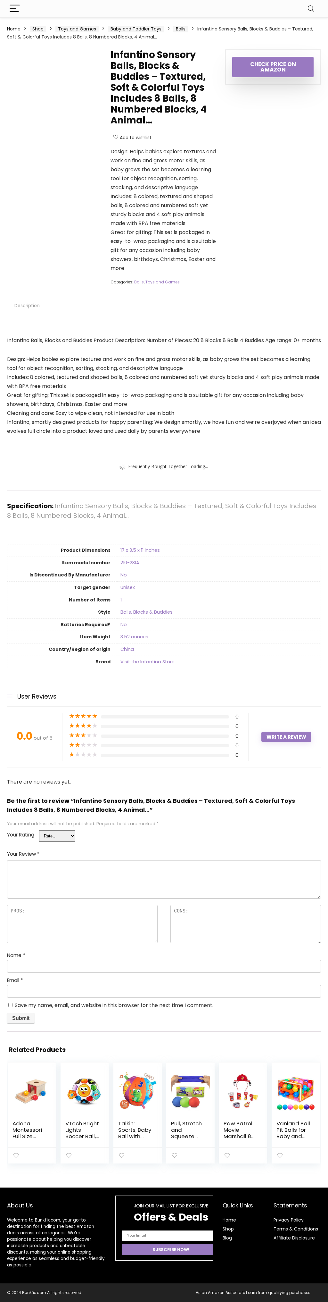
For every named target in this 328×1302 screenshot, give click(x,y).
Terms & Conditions (296, 1229)
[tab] (27, 305)
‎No (123, 575)
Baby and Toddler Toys (136, 29)
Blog (227, 1238)
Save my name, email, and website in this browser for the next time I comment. (114, 1005)
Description (27, 305)
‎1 (121, 600)
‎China (127, 649)
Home (13, 29)
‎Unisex (127, 587)
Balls (180, 29)
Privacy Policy (289, 1220)
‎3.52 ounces (134, 637)
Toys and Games (77, 29)
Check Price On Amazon (273, 66)
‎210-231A (129, 562)
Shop (38, 29)
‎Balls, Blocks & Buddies (146, 612)
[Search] (311, 8)
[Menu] (14, 8)
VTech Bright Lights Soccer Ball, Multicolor (82, 1133)
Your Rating (20, 834)
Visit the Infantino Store (147, 662)
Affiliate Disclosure (294, 1238)
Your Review (23, 854)
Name (16, 955)
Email (15, 980)
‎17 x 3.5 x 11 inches (140, 550)
